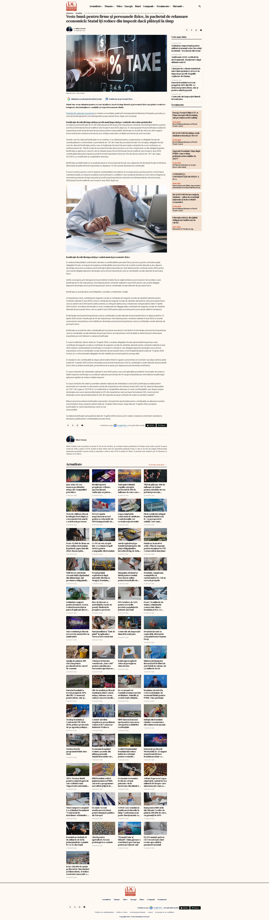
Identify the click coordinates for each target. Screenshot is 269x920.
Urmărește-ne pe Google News (121, 99)
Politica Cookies (122, 912)
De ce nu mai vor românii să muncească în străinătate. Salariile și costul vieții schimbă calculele (129, 694)
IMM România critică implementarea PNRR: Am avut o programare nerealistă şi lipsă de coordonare (102, 782)
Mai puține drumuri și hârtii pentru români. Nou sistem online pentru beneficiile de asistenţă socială (128, 577)
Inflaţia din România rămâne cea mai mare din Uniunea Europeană (154, 722)
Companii (148, 6)
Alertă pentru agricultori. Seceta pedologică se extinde (102, 839)
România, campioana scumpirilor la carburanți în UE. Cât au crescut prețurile (155, 577)
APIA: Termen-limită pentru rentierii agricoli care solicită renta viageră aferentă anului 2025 (77, 782)
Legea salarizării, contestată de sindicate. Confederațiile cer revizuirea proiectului (129, 518)
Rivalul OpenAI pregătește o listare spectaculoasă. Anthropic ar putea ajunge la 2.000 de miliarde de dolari (101, 488)
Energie (129, 6)
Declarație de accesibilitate (164, 912)
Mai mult (178, 6)
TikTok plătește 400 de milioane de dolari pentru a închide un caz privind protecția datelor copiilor (154, 488)
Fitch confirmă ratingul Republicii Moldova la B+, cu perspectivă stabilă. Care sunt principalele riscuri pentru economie (154, 518)
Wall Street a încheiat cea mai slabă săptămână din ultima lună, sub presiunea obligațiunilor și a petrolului (77, 577)
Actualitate (95, 6)
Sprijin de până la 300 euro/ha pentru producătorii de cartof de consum (76, 665)
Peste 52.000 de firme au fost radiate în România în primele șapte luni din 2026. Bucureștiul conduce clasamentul (77, 547)
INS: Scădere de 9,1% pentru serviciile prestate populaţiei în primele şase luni (128, 606)
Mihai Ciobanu (81, 28)
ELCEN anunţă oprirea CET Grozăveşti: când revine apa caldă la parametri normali (154, 841)
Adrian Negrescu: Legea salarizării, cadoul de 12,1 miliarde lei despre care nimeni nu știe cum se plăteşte (155, 782)
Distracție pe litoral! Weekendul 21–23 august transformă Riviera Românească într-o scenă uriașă (155, 753)
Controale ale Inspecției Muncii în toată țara (129, 632)
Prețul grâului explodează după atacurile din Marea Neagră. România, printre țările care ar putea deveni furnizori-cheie (103, 577)
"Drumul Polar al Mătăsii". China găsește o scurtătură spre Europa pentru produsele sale (129, 841)
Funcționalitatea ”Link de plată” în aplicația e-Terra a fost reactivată (103, 634)
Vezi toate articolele (156, 465)
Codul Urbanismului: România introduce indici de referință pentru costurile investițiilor (127, 753)
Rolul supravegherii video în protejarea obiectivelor (127, 663)
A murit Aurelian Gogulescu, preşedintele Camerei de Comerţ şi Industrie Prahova (103, 723)
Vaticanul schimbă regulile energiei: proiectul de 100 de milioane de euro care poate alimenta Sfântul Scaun (128, 488)
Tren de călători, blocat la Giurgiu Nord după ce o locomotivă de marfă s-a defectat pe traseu (77, 518)
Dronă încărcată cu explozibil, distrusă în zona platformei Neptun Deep (155, 635)
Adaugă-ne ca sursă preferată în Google (86, 99)
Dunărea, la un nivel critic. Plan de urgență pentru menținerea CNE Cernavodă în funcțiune (155, 547)
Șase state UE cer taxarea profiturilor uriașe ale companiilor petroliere (76, 488)
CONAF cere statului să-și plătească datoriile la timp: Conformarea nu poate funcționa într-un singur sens (129, 811)
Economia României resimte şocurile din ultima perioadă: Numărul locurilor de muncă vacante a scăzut (103, 753)
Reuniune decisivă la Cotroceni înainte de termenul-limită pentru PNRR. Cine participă (154, 694)
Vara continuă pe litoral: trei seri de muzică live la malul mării (77, 634)
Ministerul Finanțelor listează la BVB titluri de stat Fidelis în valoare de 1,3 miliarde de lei (155, 665)
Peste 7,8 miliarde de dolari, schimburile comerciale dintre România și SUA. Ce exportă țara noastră (153, 606)
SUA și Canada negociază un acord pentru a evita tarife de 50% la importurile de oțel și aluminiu (102, 518)
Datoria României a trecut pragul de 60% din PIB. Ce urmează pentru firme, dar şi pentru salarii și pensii (76, 694)
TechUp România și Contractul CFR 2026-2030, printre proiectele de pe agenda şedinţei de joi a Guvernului (77, 723)
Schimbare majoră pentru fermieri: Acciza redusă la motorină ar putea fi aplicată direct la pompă (77, 606)
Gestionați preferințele (137, 912)
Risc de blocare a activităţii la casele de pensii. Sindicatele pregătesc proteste (102, 606)
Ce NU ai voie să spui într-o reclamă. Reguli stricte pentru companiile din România (103, 547)
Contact (150, 912)
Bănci (138, 6)
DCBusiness (69, 13)
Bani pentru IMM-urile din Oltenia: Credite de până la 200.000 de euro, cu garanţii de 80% (155, 811)
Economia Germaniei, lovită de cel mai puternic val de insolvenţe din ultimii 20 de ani (129, 782)
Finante (109, 6)
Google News (122, 425)
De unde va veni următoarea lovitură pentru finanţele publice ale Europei (103, 811)
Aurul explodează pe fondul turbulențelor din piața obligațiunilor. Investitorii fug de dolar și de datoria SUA (129, 547)
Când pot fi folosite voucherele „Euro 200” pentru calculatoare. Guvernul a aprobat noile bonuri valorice (103, 665)
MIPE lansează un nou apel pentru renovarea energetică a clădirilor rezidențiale (128, 723)
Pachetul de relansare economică (80, 113)
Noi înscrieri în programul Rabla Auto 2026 (76, 751)
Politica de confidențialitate (104, 912)
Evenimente (163, 6)
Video (119, 6)
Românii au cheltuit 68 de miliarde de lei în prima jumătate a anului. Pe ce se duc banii (77, 841)
